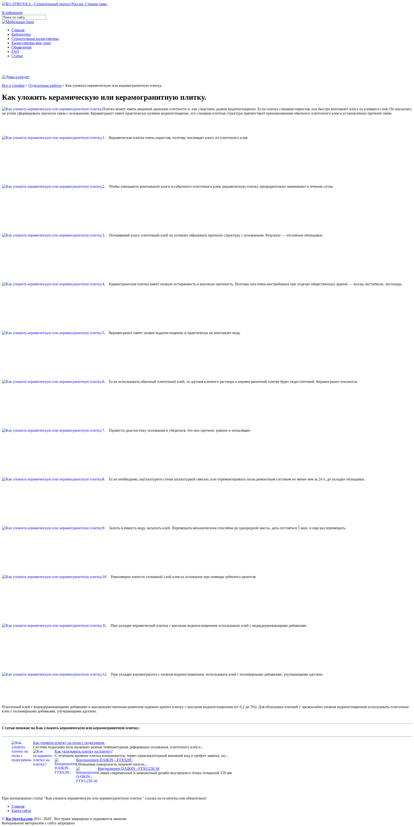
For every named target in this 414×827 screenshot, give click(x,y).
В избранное (12, 13)
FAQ (15, 52)
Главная (18, 30)
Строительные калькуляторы (35, 39)
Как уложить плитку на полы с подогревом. (69, 743)
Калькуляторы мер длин (31, 43)
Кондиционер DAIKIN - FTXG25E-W (129, 768)
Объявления (21, 47)
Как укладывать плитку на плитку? (84, 751)
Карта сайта (21, 811)
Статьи (17, 56)
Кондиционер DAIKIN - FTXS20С (104, 760)
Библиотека (21, 34)
